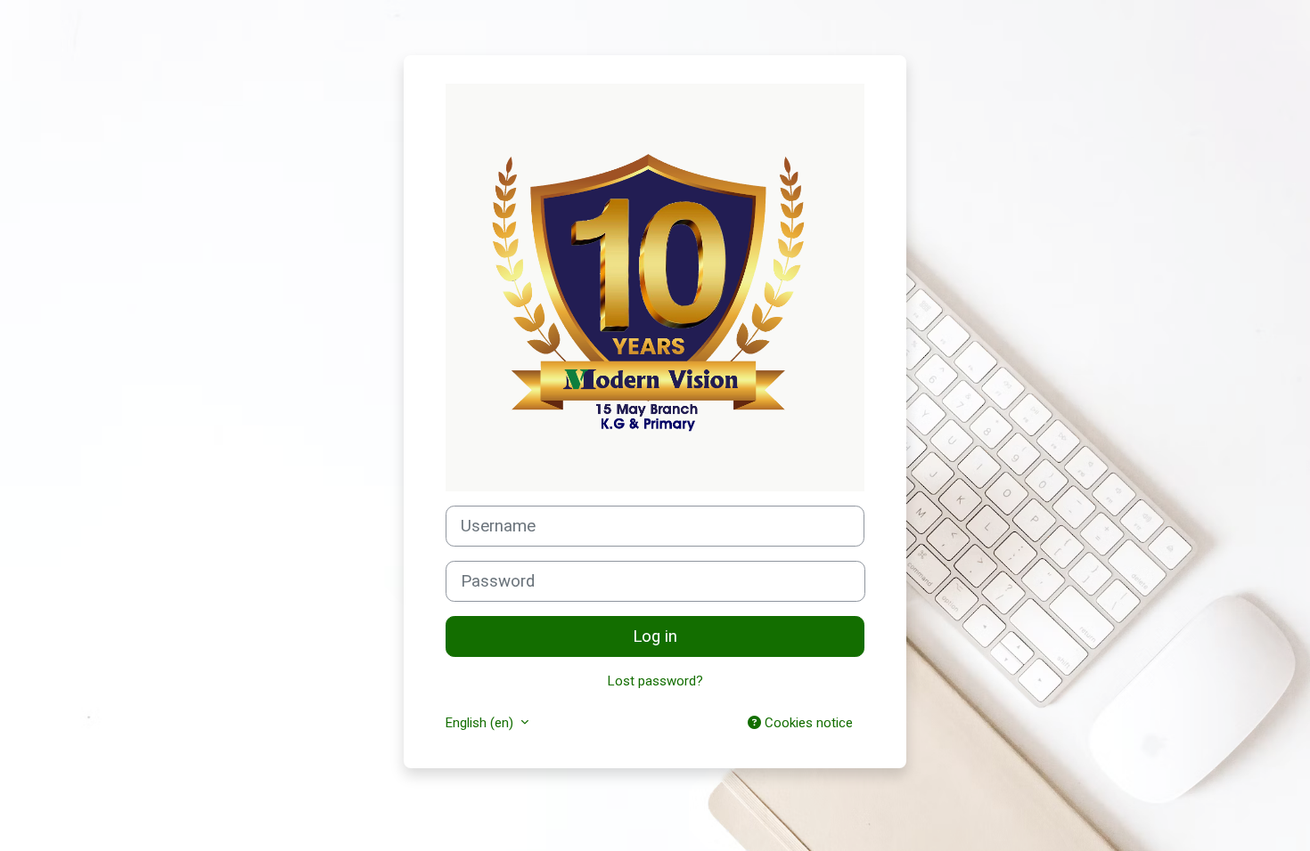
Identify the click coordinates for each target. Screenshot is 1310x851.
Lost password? (655, 681)
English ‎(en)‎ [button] (481, 723)
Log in (655, 636)
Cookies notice (807, 723)
